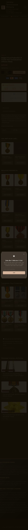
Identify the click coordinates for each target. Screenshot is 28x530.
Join (14, 272)
